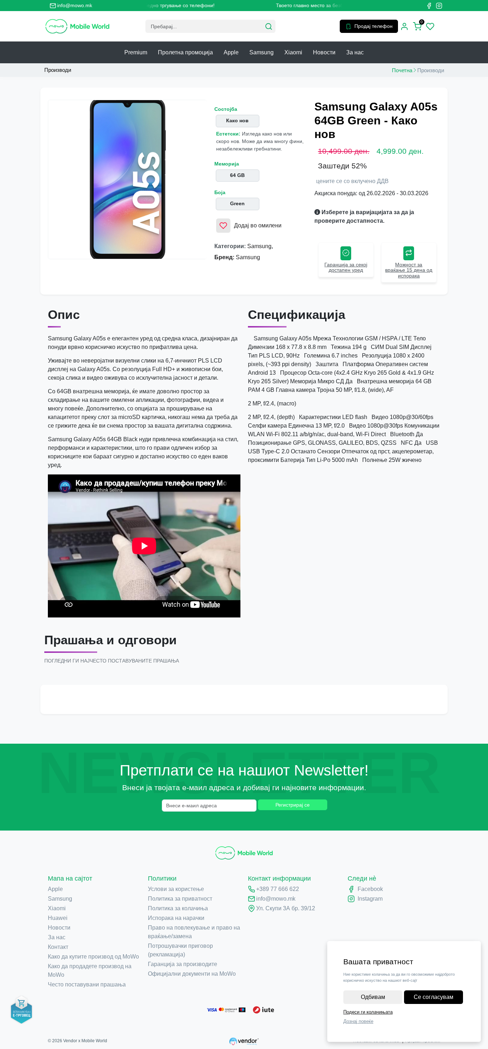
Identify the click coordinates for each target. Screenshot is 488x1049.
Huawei (58, 918)
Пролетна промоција (185, 52)
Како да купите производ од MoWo (93, 957)
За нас (355, 52)
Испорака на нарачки (176, 918)
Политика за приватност (180, 899)
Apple (231, 52)
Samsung (261, 52)
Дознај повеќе (358, 1021)
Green (237, 203)
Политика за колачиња (178, 908)
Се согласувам (433, 997)
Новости (324, 52)
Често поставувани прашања (87, 984)
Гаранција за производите (182, 964)
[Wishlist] (430, 26)
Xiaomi (293, 52)
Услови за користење (176, 889)
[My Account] (404, 26)
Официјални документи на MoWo (192, 974)
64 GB (237, 175)
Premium (135, 52)
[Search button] (268, 26)
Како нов (237, 120)
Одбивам (373, 997)
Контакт (58, 947)
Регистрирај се (292, 805)
